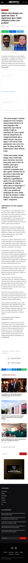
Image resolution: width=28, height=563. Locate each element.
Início (2, 6)
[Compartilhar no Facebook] (12, 31)
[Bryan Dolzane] (14, 2)
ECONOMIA (4, 495)
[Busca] (26, 2)
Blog (5, 6)
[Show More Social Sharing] (25, 31)
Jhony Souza (8, 558)
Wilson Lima (4, 353)
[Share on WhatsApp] (5, 31)
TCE (2, 504)
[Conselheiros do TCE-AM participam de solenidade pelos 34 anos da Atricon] (14, 385)
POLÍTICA (3, 502)
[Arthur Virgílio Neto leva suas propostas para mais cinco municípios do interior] (14, 430)
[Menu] (2, 2)
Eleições (17, 351)
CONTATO (17, 554)
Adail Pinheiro (5, 351)
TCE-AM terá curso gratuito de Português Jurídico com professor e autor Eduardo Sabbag (12, 417)
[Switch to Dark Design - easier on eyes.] (24, 2)
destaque (12, 351)
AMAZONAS (5, 10)
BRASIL (3, 493)
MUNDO (3, 498)
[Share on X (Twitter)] (20, 31)
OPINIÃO (3, 500)
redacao (7, 26)
